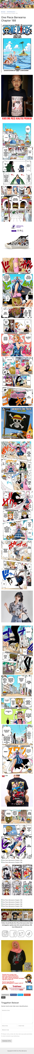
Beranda (3, 11)
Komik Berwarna (11, 11)
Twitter (20, 994)
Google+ (28, 994)
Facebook (13, 994)
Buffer (3, 997)
